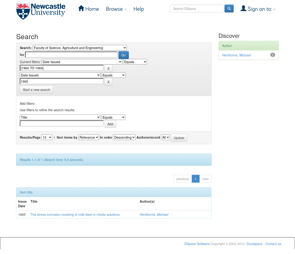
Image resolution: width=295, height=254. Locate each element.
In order (106, 137)
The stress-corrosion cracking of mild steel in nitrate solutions (75, 214)
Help (138, 9)
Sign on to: (259, 9)
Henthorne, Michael (154, 214)
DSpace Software (197, 243)
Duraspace (255, 243)
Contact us (273, 243)
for (22, 54)
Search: (26, 47)
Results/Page (30, 137)
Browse (115, 9)
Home (91, 9)
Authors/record (148, 137)
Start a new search (36, 89)
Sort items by (67, 137)
